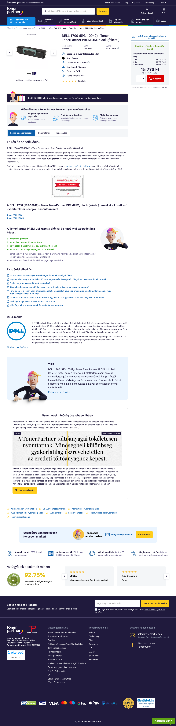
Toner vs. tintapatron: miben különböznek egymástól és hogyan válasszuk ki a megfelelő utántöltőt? (57, 297)
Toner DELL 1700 (14, 215)
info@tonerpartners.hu (122, 534)
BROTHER (93, 659)
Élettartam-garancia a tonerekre (62, 667)
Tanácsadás (61, 133)
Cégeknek (136, 3)
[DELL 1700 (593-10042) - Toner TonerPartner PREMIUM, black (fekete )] (31, 68)
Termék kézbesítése (112, 3)
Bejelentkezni (147, 13)
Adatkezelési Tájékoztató (155, 609)
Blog (126, 3)
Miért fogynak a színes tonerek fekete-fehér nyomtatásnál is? (38, 305)
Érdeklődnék (144, 534)
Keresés (103, 11)
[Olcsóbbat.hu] (146, 700)
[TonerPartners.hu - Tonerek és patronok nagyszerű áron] (15, 11)
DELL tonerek (56, 513)
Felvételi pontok (55, 659)
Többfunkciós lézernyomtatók (103, 513)
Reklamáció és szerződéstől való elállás (65, 644)
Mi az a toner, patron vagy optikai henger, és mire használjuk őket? (41, 275)
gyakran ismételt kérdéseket (79, 166)
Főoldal (10, 28)
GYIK (50, 675)
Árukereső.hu (15, 658)
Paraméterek (44, 133)
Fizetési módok (54, 652)
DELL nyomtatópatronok (54, 509)
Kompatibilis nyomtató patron (85, 509)
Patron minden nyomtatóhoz (27, 28)
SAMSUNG (94, 655)
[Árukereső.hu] (16, 654)
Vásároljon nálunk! (58, 627)
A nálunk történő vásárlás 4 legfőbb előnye (67, 663)
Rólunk (92, 632)
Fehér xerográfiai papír (20, 517)
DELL (43, 28)
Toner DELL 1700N (15, 218)
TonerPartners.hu (98, 627)
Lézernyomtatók (75, 513)
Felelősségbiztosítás (57, 671)
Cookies (51, 640)
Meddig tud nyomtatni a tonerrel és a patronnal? (32, 301)
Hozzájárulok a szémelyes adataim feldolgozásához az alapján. (130, 610)
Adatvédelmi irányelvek (58, 636)
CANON (92, 652)
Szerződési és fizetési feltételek (62, 632)
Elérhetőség (149, 3)
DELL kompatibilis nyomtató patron (26, 513)
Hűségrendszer (55, 655)
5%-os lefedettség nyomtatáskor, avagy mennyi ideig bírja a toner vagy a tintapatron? (49, 287)
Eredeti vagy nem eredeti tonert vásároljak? (30, 283)
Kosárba (157, 78)
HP (90, 648)
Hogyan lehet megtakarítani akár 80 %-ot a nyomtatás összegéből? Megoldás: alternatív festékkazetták (58, 279)
